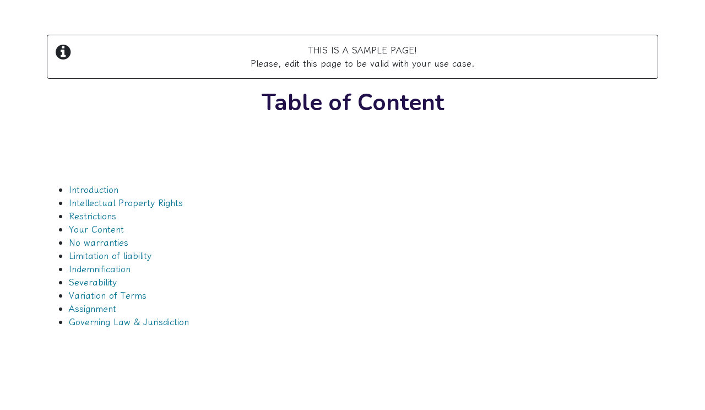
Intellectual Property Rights (126, 203)
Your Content (96, 229)
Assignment (92, 309)
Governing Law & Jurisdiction (129, 322)
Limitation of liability (110, 256)
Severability (93, 282)
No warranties (98, 242)
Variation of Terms (108, 295)
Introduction (93, 190)
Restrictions (92, 216)
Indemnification (100, 269)
